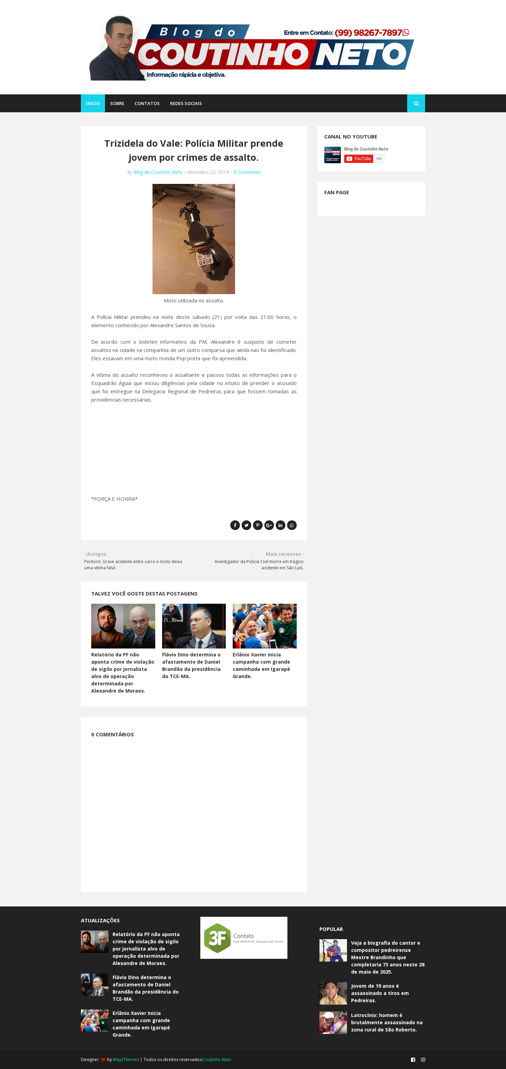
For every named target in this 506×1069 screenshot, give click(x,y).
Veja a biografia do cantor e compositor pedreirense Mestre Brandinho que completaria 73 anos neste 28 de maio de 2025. (387, 957)
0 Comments (247, 172)
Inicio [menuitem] (93, 103)
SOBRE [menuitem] (117, 103)
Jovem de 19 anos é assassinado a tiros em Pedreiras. (380, 993)
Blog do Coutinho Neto (158, 172)
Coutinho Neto (217, 1059)
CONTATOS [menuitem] (147, 103)
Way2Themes (126, 1059)
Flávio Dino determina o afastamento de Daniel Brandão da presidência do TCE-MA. (146, 988)
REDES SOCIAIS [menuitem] (186, 103)
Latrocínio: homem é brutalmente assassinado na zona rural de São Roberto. (387, 1022)
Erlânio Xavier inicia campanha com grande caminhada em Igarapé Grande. (141, 1024)
